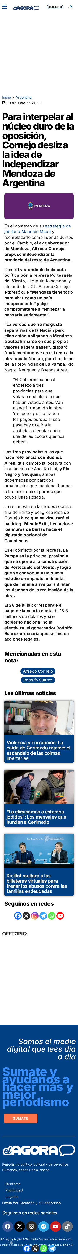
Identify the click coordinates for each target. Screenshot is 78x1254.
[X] (35, 1248)
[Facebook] (27, 1248)
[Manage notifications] (11, 1242)
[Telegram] (52, 1248)
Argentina (23, 97)
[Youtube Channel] (60, 916)
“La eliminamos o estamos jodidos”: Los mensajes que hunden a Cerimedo (36, 817)
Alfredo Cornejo (38, 671)
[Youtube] (55, 1226)
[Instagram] (35, 916)
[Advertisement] (39, 51)
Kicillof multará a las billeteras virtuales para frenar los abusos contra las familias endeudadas (36, 883)
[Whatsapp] (43, 1248)
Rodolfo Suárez (37, 680)
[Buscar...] (71, 6)
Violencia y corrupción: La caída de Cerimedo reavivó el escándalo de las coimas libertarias (38, 750)
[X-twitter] (19, 1226)
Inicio (6, 97)
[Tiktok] (67, 1226)
